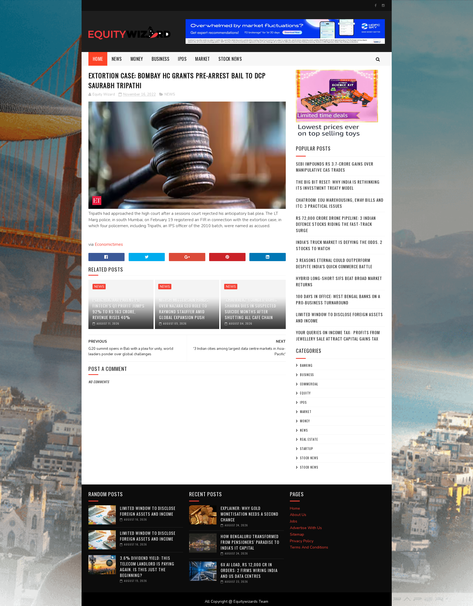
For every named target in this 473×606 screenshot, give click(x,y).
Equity (305, 393)
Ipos (182, 59)
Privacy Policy (301, 541)
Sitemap (297, 534)
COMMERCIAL (309, 384)
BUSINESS (160, 59)
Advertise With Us (306, 527)
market (202, 59)
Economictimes (109, 244)
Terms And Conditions (309, 547)
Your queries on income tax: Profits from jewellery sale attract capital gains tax (338, 335)
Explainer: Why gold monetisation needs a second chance (249, 514)
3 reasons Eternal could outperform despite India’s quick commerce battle (334, 263)
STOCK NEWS (309, 467)
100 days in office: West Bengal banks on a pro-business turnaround (338, 299)
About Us (298, 514)
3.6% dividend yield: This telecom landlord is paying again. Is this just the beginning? (147, 566)
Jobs (293, 521)
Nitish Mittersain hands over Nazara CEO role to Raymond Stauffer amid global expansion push (184, 308)
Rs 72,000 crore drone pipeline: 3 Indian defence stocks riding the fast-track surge (336, 224)
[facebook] (376, 5)
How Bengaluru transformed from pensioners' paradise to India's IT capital (250, 542)
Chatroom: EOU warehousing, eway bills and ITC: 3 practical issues (339, 203)
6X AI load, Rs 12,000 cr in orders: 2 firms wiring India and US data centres (249, 570)
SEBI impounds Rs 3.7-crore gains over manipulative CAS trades (334, 167)
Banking (306, 365)
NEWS (117, 59)
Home (98, 59)
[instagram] (383, 5)
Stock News (230, 59)
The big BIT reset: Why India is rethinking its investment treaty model (338, 185)
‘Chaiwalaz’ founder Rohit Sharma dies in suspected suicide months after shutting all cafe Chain (251, 308)
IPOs (303, 402)
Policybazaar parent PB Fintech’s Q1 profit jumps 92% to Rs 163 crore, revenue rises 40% (119, 308)
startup (306, 448)
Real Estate (309, 439)
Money (137, 59)
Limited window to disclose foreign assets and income (147, 511)
